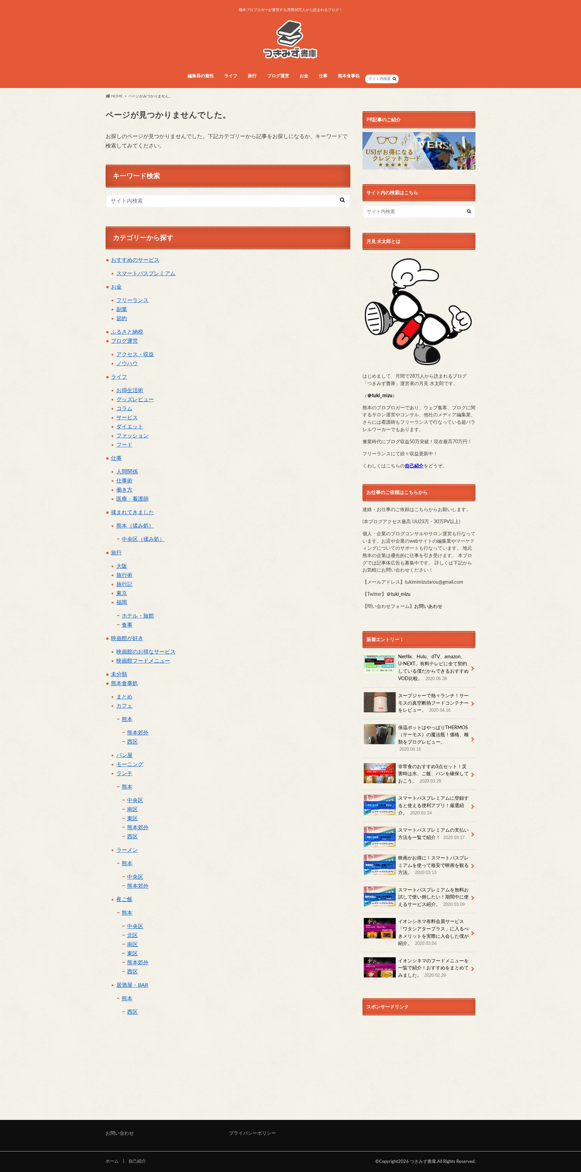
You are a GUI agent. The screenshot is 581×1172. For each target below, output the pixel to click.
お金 (304, 76)
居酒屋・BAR (132, 985)
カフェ (124, 706)
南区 (132, 809)
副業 (121, 309)
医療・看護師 (132, 499)
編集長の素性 (201, 76)
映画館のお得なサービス (146, 652)
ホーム (112, 1161)
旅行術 (124, 575)
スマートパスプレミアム (146, 273)
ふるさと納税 (127, 332)
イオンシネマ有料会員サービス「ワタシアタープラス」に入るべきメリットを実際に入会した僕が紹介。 (433, 932)
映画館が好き (127, 638)
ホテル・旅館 (138, 616)
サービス (127, 417)
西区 (132, 742)
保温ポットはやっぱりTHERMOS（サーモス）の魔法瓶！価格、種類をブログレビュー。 (433, 738)
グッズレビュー (135, 399)
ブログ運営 (124, 341)
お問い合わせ (120, 1133)
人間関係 (127, 471)
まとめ (124, 697)
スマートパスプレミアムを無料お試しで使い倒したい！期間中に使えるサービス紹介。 (433, 897)
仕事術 (124, 481)
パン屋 (124, 755)
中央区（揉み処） (143, 539)
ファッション (132, 435)
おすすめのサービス (135, 260)
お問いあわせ (428, 606)
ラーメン (127, 850)
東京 (121, 593)
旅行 (252, 76)
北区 (132, 935)
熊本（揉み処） (135, 526)
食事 (127, 625)
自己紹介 (137, 1161)
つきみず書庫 (423, 1162)
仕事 (323, 76)
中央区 (135, 800)
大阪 (121, 566)
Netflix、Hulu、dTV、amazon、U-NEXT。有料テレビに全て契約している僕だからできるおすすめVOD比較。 (433, 667)
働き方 (124, 490)
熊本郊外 (138, 733)
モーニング (129, 764)
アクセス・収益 (135, 354)
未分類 (119, 674)
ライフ (230, 76)
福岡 (121, 602)
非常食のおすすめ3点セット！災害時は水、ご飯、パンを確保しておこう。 (433, 774)
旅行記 (124, 584)
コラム (124, 408)
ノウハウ (127, 363)
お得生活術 (129, 390)
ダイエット (129, 426)
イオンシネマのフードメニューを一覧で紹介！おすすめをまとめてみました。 (433, 968)
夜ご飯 (124, 899)
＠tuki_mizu (379, 395)
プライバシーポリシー (252, 1133)
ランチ (124, 773)
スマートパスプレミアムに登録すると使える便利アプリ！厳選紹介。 (433, 805)
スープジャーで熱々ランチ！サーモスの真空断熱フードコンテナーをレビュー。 (433, 703)
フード (124, 445)
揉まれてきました (132, 512)
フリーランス (132, 300)
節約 (121, 318)
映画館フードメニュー (143, 661)
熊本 (127, 719)
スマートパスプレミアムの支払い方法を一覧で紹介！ (433, 834)
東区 (132, 818)
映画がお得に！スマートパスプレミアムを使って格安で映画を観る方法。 (433, 865)
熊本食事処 (124, 683)
